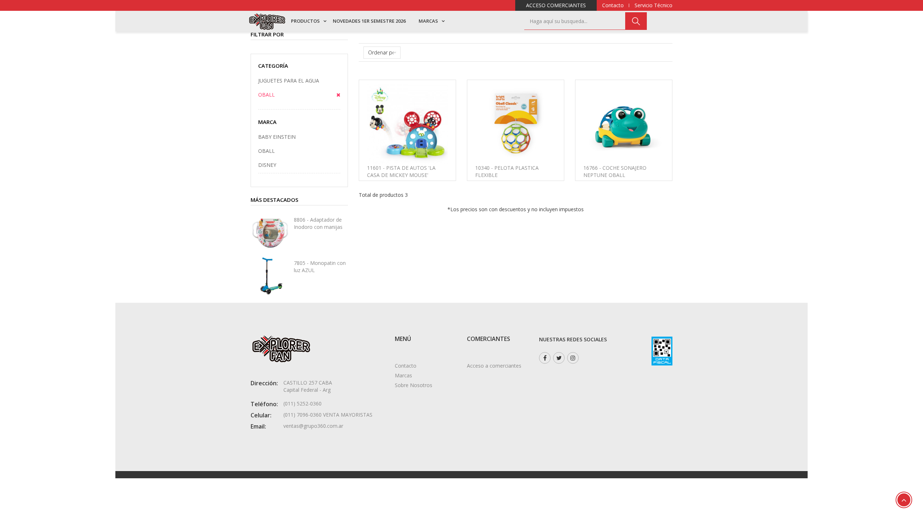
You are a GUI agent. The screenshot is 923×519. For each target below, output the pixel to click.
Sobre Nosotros (413, 385)
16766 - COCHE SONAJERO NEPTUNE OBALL (614, 171)
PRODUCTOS (305, 21)
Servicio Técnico (653, 5)
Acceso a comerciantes (494, 365)
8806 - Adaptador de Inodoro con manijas (318, 223)
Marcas (403, 375)
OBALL (266, 94)
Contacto (613, 5)
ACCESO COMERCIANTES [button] (556, 5)
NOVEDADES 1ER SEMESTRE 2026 (369, 21)
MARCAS (428, 21)
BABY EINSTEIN (277, 136)
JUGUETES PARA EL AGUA (288, 80)
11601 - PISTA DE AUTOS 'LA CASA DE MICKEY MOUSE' (401, 171)
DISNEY (267, 164)
